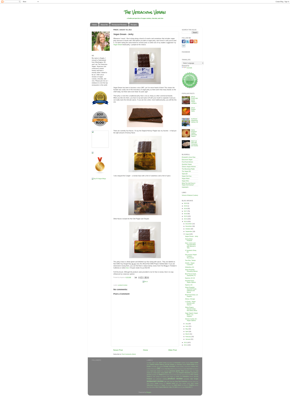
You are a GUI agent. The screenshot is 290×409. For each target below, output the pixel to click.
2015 (185, 216)
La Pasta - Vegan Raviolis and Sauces (190, 303)
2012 (185, 342)
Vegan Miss (185, 181)
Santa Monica (150, 383)
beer (176, 364)
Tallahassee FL (157, 385)
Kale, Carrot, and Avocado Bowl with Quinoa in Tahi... (190, 245)
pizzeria (196, 376)
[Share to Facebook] (146, 277)
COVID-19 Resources (152, 368)
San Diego (175, 381)
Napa (177, 374)
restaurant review (155, 381)
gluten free (180, 371)
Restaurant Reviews (119, 25)
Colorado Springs (179, 366)
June (187, 326)
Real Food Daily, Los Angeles (191, 295)
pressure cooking (161, 379)
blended (184, 364)
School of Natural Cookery (190, 195)
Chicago (165, 366)
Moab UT (162, 374)
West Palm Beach (151, 387)
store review (194, 383)
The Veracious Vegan (145, 12)
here (127, 268)
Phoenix (191, 376)
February (188, 336)
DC (159, 368)
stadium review (186, 383)
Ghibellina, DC (189, 267)
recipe (196, 379)
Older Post (172, 350)
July (186, 323)
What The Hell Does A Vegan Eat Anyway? (188, 184)
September (189, 231)
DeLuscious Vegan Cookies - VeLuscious (191, 256)
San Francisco (182, 381)
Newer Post (118, 350)
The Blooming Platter (188, 169)
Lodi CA (174, 372)
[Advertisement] (98, 217)
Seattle (156, 383)
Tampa (163, 385)
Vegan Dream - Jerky (191, 236)
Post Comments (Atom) (129, 354)
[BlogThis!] (141, 277)
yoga (183, 387)
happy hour (192, 371)
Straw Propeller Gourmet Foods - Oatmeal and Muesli (191, 290)
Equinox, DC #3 (190, 278)
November (188, 226)
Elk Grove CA (175, 368)
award (148, 364)
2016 (185, 213)
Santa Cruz (195, 381)
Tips (172, 385)
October (188, 229)
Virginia (191, 385)
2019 (185, 206)
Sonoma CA (162, 383)
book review (191, 364)
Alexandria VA (170, 362)
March (187, 334)
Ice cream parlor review (157, 372)
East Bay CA (168, 368)
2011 (185, 345)
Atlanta (192, 362)
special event (170, 383)
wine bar (180, 387)
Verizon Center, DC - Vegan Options (191, 319)
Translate (189, 68)
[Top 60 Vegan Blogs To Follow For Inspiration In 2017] (93, 153)
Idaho (166, 372)
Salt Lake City (168, 381)
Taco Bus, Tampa (190, 260)
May (186, 329)
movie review (173, 374)
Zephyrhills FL (189, 387)
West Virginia (159, 387)
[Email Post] (135, 277)
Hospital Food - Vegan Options (190, 281)
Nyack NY (187, 374)
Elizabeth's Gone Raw (188, 157)
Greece (187, 371)
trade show (177, 385)
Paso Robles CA (171, 376)
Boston (196, 364)
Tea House (168, 385)
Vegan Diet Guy (186, 176)
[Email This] (139, 277)
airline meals (155, 362)
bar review (170, 364)
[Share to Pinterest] (148, 277)
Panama (164, 376)
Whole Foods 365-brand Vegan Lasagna (194, 100)
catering (161, 366)
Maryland (187, 372)
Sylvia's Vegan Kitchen (189, 166)
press (154, 379)
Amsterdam (177, 362)
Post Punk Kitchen (187, 162)
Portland (149, 379)
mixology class (155, 374)
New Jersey (182, 374)
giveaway (172, 371)
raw (191, 379)
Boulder (149, 366)
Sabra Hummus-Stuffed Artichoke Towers (194, 133)
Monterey (167, 374)
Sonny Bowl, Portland (189, 239)
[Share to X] (144, 277)
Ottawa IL (149, 376)
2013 (185, 221)
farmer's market (183, 368)
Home (94, 25)
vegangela (185, 187)
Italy (170, 372)
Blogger (148, 392)
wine (176, 387)
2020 (185, 203)
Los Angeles (180, 372)
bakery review (154, 364)
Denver (163, 368)
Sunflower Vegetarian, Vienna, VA (194, 120)
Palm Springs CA (157, 376)
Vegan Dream (117, 44)
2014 (185, 219)
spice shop (178, 383)
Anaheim (183, 362)
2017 (185, 211)
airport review (163, 362)
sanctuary (190, 381)
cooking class (194, 366)
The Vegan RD (186, 171)
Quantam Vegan (187, 164)
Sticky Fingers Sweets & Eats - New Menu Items (191, 309)
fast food (189, 368)
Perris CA (179, 376)
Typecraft (184, 173)
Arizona (188, 362)
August (187, 234)
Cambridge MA (154, 366)
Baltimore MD (163, 364)
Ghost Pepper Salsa (193, 109)
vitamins (196, 385)
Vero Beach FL (185, 385)
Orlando (196, 374)
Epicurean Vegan (187, 159)
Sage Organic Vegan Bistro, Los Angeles (191, 314)
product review (122, 285)
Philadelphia (185, 376)
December (188, 223)
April (187, 331)
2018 (185, 208)
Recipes (134, 25)
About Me (104, 25)
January (188, 339)
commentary (187, 366)
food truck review (155, 371)
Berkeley (179, 364)
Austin (196, 362)
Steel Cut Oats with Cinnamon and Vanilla (194, 143)
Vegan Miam (186, 178)
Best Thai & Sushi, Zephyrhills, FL (190, 274)
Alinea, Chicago (190, 299)
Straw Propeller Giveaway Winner (191, 270)
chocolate (172, 366)
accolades (149, 362)
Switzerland (150, 385)
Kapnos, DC (189, 285)
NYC (192, 374)
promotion (186, 379)
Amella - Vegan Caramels (190, 263)
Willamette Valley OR (168, 387)
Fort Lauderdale (165, 371)
